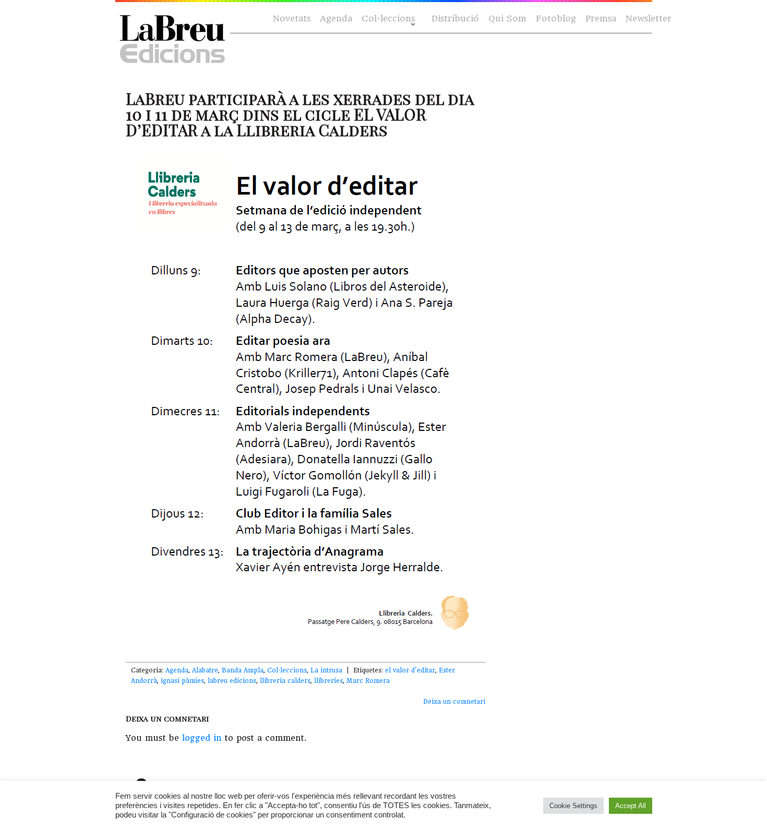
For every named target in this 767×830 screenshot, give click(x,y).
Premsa (600, 18)
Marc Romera (368, 680)
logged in (201, 738)
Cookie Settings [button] (573, 806)
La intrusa (326, 670)
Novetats (291, 18)
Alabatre (205, 670)
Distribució (455, 18)
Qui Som (507, 18)
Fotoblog (556, 18)
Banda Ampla (242, 670)
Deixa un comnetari (454, 701)
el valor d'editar (410, 670)
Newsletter (649, 18)
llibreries (328, 680)
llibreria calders (285, 680)
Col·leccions (387, 19)
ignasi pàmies (182, 680)
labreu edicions (232, 680)
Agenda (336, 18)
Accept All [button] (630, 806)
